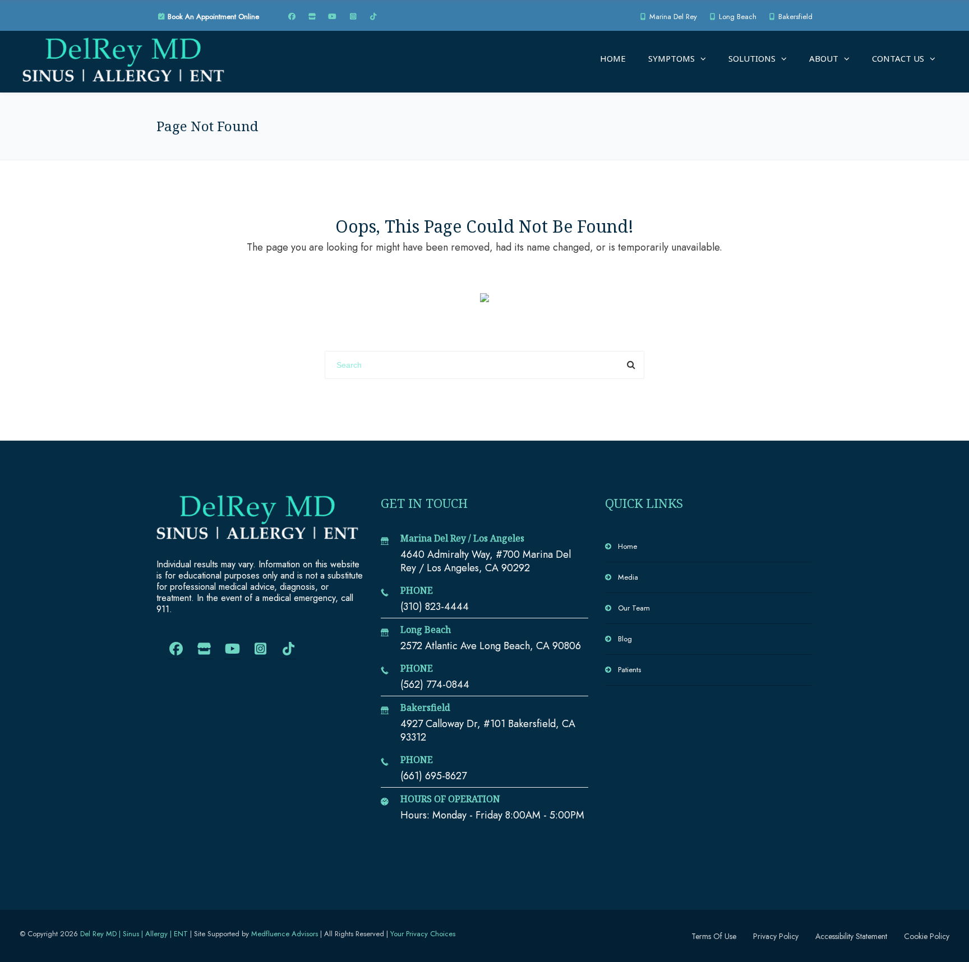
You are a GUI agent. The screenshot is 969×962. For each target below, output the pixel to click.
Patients (629, 669)
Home (613, 58)
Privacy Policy (776, 936)
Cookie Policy (926, 936)
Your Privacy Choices (422, 933)
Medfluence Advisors (284, 933)
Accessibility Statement (851, 936)
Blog (625, 638)
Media (628, 577)
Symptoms (671, 58)
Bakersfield (794, 16)
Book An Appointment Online (212, 16)
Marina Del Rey (672, 16)
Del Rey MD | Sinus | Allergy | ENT (134, 933)
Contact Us (898, 58)
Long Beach (736, 16)
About (823, 58)
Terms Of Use (713, 936)
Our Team (634, 608)
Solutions (752, 58)
